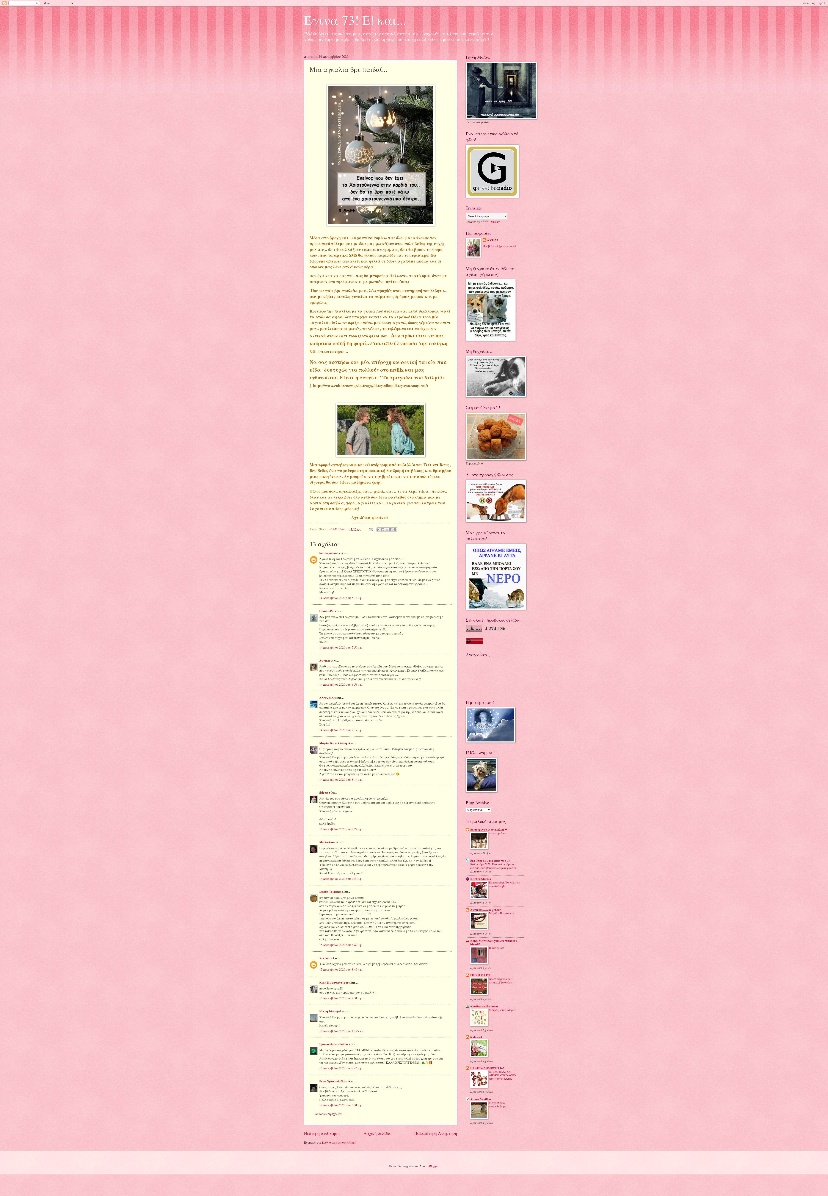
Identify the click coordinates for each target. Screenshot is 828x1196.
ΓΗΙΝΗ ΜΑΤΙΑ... (481, 975)
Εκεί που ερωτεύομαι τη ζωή (490, 860)
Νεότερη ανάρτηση (322, 1133)
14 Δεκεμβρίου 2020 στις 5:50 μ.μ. (340, 647)
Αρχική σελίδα (377, 1133)
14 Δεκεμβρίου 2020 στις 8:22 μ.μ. (340, 829)
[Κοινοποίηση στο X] (387, 529)
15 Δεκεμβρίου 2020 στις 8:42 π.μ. (340, 945)
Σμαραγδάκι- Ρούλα (333, 1044)
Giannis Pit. (326, 611)
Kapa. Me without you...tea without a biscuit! (494, 942)
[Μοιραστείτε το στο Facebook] (391, 529)
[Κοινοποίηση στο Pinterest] (395, 529)
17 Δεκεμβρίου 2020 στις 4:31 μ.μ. (340, 1105)
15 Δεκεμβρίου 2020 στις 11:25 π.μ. (341, 1031)
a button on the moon (484, 1006)
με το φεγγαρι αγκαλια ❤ (488, 829)
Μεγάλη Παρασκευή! (502, 913)
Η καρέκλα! (496, 948)
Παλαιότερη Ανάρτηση (435, 1133)
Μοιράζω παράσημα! (502, 1010)
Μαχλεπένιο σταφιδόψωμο (498, 1104)
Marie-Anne (327, 842)
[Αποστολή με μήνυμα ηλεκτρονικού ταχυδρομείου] (378, 529)
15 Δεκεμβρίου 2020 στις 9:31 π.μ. (340, 998)
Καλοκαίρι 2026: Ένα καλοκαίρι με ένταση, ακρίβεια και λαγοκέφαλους (493, 866)
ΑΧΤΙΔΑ (493, 240)
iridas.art (476, 1037)
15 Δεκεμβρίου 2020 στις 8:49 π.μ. (340, 969)
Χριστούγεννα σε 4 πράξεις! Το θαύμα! (501, 980)
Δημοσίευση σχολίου (328, 1114)
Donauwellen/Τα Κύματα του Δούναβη (504, 884)
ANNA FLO (327, 698)
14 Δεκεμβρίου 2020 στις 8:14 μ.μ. (340, 779)
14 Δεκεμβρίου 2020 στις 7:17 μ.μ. (340, 730)
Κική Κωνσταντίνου (334, 982)
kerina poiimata (329, 553)
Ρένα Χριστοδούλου (333, 1081)
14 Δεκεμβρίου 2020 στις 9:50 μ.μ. (340, 879)
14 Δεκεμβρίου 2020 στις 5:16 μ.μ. (340, 598)
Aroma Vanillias (480, 1099)
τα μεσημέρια (497, 833)
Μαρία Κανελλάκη (333, 743)
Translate (494, 222)
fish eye (323, 792)
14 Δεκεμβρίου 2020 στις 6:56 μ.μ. (340, 684)
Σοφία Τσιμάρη (330, 892)
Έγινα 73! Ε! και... (355, 19)
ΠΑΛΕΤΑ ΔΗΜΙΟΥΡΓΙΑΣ (487, 1068)
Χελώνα (325, 958)
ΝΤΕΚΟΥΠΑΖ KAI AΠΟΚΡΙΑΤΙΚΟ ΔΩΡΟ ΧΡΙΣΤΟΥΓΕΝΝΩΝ (502, 1075)
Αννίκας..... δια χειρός (485, 910)
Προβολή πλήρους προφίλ (499, 246)
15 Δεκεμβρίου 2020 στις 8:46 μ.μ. (340, 1068)
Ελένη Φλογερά (330, 1011)
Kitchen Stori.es (480, 879)
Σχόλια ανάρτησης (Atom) (339, 1142)
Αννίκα (324, 660)
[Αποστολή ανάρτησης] (371, 529)
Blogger (434, 1166)
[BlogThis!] (383, 529)
